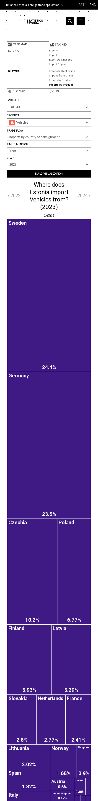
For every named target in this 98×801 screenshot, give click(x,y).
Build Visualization (49, 173)
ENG (93, 5)
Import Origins (57, 64)
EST (82, 5)
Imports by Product (61, 84)
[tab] (28, 44)
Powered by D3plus (49, 535)
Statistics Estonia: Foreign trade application (32, 5)
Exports (53, 50)
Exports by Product (60, 80)
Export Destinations (60, 59)
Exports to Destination (62, 71)
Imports (53, 55)
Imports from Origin (61, 75)
